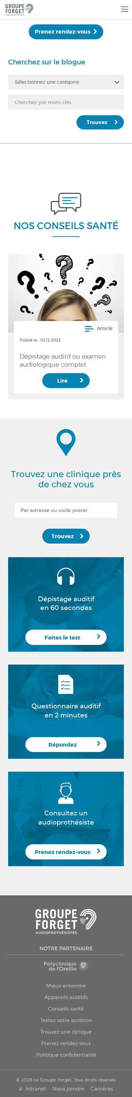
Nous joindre (68, 1089)
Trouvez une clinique (66, 1032)
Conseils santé (66, 1009)
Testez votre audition (66, 1020)
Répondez (62, 745)
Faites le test (62, 637)
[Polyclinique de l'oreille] (66, 969)
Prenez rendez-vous (62, 31)
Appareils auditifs (66, 997)
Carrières (101, 1089)
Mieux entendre (66, 986)
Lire (62, 380)
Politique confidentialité (66, 1055)
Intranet (36, 1089)
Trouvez (97, 122)
